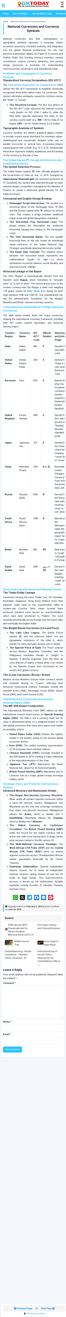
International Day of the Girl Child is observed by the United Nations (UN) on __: (48, 958)
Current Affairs (20, 13)
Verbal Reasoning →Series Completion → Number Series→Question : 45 (18, 954)
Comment (9, 983)
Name (7, 1021)
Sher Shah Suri (36, 291)
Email (7, 1034)
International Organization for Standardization (32, 84)
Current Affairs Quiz (42, 13)
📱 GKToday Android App (34, 1313)
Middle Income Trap (21, 943)
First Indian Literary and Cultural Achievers (48, 926)
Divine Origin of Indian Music (51, 943)
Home (6, 13)
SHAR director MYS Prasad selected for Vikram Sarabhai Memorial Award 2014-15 (21, 930)
